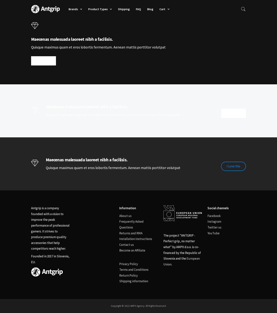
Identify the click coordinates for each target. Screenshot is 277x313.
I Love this (43, 61)
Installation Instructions (135, 239)
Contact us (126, 245)
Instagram (214, 221)
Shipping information (133, 281)
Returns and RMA (130, 233)
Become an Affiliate (132, 250)
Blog (150, 9)
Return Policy (128, 275)
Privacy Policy (128, 264)
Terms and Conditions (133, 270)
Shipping (124, 9)
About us (125, 216)
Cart (162, 9)
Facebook (214, 216)
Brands (73, 9)
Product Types (98, 9)
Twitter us (214, 227)
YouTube (213, 233)
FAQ (138, 9)
